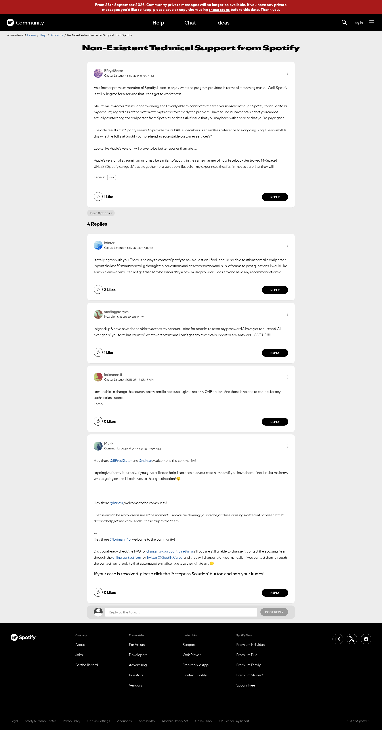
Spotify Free (245, 685)
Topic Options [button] (99, 213)
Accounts (56, 35)
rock (111, 177)
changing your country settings (170, 551)
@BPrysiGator (121, 460)
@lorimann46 (120, 539)
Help (158, 22)
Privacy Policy (71, 721)
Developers (138, 654)
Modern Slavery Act (175, 721)
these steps (219, 9)
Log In (358, 22)
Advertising (138, 664)
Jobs (79, 654)
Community (30, 22)
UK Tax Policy (203, 721)
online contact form (127, 557)
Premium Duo (247, 654)
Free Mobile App (195, 664)
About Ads (124, 721)
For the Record (86, 664)
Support (189, 644)
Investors (136, 675)
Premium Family (248, 664)
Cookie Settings (98, 721)
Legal (14, 721)
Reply (275, 197)
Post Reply (274, 612)
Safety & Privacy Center (40, 721)
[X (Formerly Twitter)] (352, 639)
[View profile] (98, 72)
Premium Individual (250, 644)
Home (31, 35)
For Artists (137, 644)
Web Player (192, 654)
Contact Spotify (195, 675)
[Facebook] (366, 639)
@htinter (145, 460)
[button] (287, 73)
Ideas (222, 22)
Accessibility (147, 721)
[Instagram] (337, 639)
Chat (190, 22)
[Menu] (371, 22)
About (80, 644)
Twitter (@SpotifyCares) (165, 557)
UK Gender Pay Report (234, 721)
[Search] (344, 22)
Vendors (135, 685)
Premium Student (250, 675)
